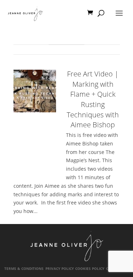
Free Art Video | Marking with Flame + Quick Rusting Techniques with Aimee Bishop (93, 99)
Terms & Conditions (24, 268)
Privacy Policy (59, 268)
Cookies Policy (89, 268)
